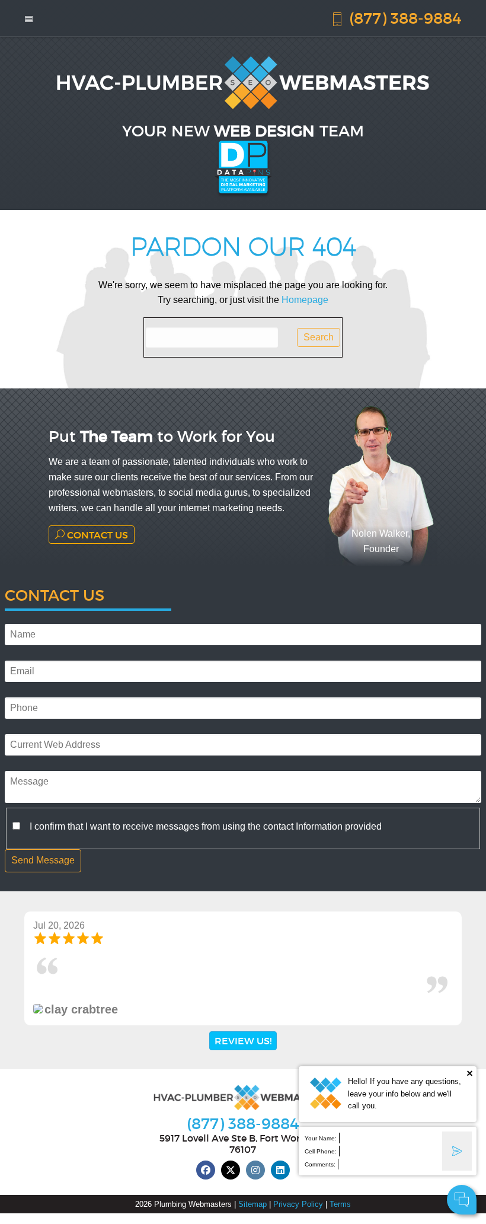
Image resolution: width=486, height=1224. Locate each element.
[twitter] (230, 1170)
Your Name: (321, 1138)
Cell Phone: (321, 1151)
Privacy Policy (298, 1204)
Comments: (320, 1164)
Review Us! (243, 1040)
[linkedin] (280, 1170)
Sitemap (252, 1204)
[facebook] (205, 1170)
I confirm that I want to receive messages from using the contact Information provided (206, 826)
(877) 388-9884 (403, 17)
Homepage (305, 300)
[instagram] (255, 1170)
